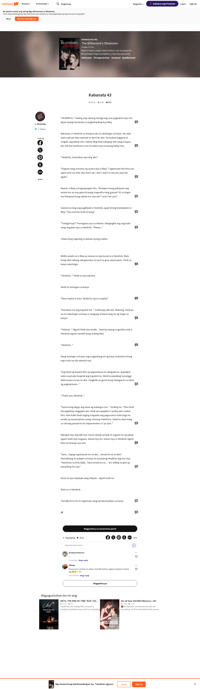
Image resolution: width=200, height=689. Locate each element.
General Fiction (87, 47)
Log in (124, 684)
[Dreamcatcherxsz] (65, 554)
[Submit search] (58, 4)
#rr (80, 571)
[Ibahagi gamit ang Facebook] (40, 142)
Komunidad (41, 3)
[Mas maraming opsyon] (136, 552)
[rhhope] (65, 566)
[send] (134, 545)
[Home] (10, 4)
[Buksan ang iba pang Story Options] (40, 179)
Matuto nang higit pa (26, 18)
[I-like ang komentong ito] (136, 556)
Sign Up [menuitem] (193, 3)
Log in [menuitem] (183, 3)
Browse (25, 3)
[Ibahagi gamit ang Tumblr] (40, 164)
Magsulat (137, 4)
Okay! (8, 18)
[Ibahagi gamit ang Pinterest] (40, 157)
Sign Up (139, 684)
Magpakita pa (100, 583)
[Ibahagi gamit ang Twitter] (40, 150)
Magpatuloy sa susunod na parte (100, 528)
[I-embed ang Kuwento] (40, 172)
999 (109, 102)
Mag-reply (83, 560)
